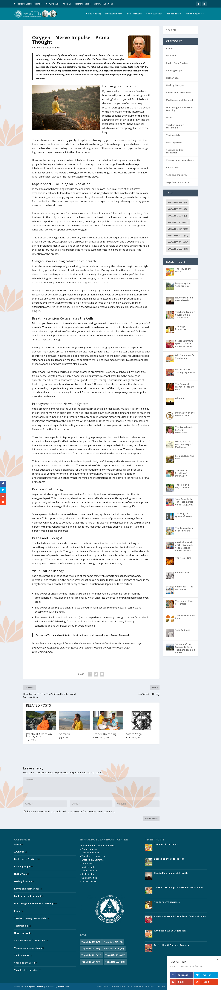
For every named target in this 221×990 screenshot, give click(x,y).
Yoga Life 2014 (177, 209)
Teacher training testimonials (175, 126)
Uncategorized (174, 142)
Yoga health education (178, 182)
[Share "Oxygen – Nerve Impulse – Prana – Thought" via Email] (102, 674)
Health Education (154, 13)
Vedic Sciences (173, 167)
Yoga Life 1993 (177, 202)
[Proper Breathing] (108, 720)
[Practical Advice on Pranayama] (41, 720)
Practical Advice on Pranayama (39, 735)
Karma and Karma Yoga (178, 92)
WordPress (63, 986)
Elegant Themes (35, 986)
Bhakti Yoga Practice (177, 63)
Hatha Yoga (172, 77)
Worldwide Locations (103, 4)
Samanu (64, 734)
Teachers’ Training (83, 4)
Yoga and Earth (174, 13)
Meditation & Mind (114, 13)
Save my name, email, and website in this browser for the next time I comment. (71, 811)
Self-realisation (134, 13)
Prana (169, 117)
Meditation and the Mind (179, 100)
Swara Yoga (134, 734)
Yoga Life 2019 (178, 242)
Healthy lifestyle (175, 85)
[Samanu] (74, 720)
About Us (67, 4)
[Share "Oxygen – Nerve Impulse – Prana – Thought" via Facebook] (90, 674)
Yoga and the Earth (176, 174)
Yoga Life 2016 (178, 222)
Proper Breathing (105, 734)
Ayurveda (171, 55)
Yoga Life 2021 (178, 248)
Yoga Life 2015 (177, 215)
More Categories (194, 13)
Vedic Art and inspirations (179, 160)
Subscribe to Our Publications (27, 4)
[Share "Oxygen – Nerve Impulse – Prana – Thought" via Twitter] (96, 674)
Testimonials (173, 135)
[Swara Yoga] (141, 720)
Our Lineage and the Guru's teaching (180, 109)
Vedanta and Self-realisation (175, 151)
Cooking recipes (174, 70)
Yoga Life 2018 (178, 235)
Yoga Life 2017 (178, 228)
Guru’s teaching (93, 13)
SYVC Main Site (52, 4)
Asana (169, 48)
